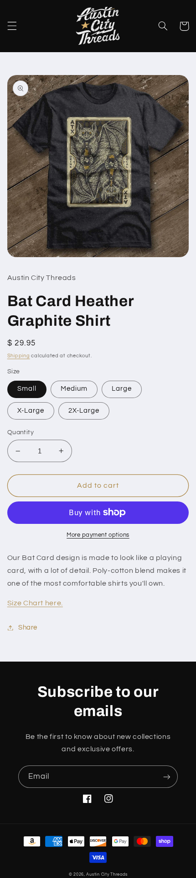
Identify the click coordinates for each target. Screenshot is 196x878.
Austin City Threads (106, 875)
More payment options (98, 535)
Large (122, 388)
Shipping (18, 355)
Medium (74, 388)
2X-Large (83, 410)
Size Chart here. (35, 603)
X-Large (30, 410)
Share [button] (27, 627)
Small (26, 388)
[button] (11, 26)
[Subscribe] (166, 776)
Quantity (20, 432)
